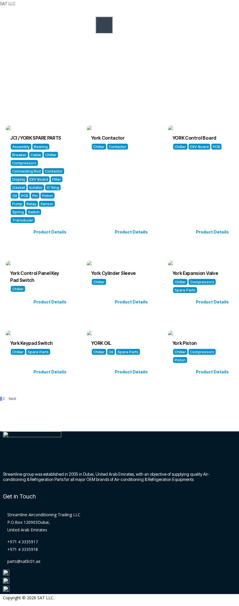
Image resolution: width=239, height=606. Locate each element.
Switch (34, 212)
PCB (24, 195)
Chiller (51, 154)
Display (18, 179)
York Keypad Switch (31, 343)
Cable (36, 154)
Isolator (36, 187)
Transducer (22, 220)
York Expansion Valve (195, 273)
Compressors (24, 163)
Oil (14, 195)
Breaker (19, 154)
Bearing (41, 146)
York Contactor (108, 138)
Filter (56, 179)
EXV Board (38, 179)
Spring (18, 212)
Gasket (18, 187)
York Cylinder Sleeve (113, 273)
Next (12, 399)
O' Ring (53, 187)
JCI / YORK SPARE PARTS (35, 138)
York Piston (185, 343)
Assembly (21, 146)
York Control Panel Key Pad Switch (35, 276)
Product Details (50, 231)
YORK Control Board (194, 138)
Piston (47, 195)
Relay (31, 203)
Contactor (54, 171)
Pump (17, 203)
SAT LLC (7, 3)
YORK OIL (101, 343)
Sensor (47, 203)
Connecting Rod (26, 171)
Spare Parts (185, 290)
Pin (35, 195)
